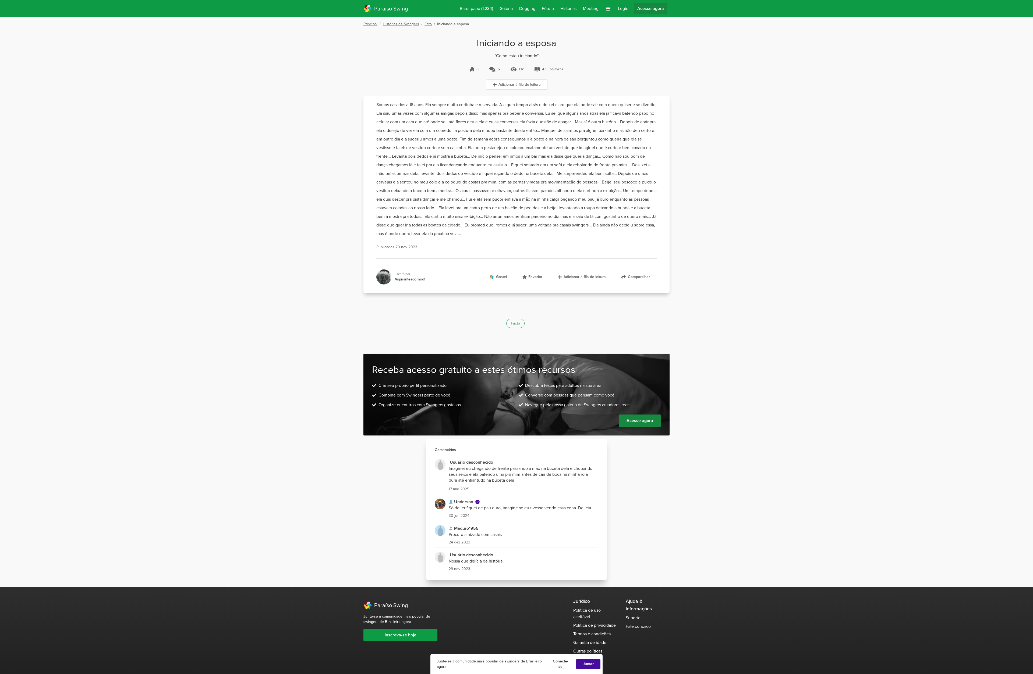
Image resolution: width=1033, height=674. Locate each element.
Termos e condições (592, 634)
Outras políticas (587, 651)
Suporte (633, 618)
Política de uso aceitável (587, 613)
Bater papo (476, 8)
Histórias (568, 8)
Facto (515, 323)
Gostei (501, 277)
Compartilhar (639, 277)
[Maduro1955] (440, 530)
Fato (428, 24)
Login (623, 8)
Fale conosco (638, 626)
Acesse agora (650, 8)
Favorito (535, 277)
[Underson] (440, 504)
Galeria (506, 8)
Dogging (527, 8)
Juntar (588, 664)
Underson (463, 502)
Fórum (548, 8)
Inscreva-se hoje (400, 635)
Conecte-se (560, 663)
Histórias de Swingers (401, 24)
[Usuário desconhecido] (440, 464)
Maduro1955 (466, 528)
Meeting (591, 8)
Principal (370, 24)
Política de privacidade (594, 625)
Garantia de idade (589, 642)
